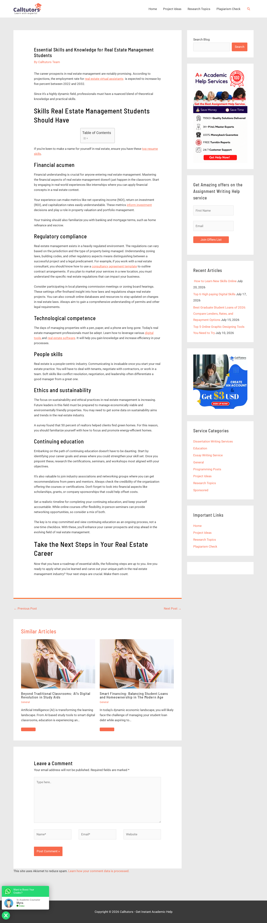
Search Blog (201, 39)
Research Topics (199, 9)
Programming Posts (207, 469)
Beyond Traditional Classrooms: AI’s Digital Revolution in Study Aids (55, 695)
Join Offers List (211, 239)
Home (153, 9)
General (25, 702)
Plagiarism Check (228, 9)
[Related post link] (28, 729)
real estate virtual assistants (104, 79)
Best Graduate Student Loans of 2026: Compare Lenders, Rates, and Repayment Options (219, 314)
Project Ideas (172, 9)
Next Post (172, 608)
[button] (249, 9)
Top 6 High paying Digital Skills (214, 294)
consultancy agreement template (114, 266)
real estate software (61, 338)
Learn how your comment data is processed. (98, 871)
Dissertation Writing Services (213, 441)
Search (239, 47)
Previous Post (25, 608)
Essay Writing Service (208, 455)
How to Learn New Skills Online (214, 281)
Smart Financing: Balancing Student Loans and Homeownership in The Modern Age (134, 695)
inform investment (139, 205)
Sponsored (200, 490)
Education (200, 448)
